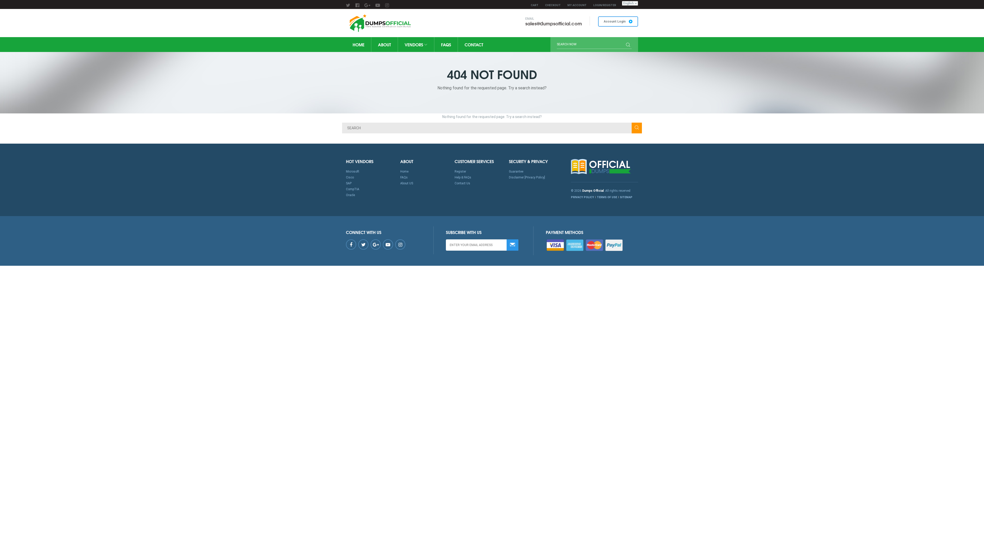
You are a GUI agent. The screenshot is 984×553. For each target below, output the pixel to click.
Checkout (553, 5)
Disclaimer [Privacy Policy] (527, 177)
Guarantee (516, 171)
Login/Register (604, 5)
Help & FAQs (463, 177)
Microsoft (352, 171)
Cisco (350, 177)
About (384, 44)
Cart (534, 5)
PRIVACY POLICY (582, 197)
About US (406, 183)
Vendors (414, 44)
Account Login (615, 21)
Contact (474, 44)
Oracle (350, 195)
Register (460, 171)
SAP (349, 183)
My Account (577, 5)
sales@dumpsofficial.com (553, 23)
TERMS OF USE (607, 197)
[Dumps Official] (379, 23)
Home (358, 44)
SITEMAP (626, 197)
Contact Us (462, 183)
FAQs (446, 44)
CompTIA (352, 189)
